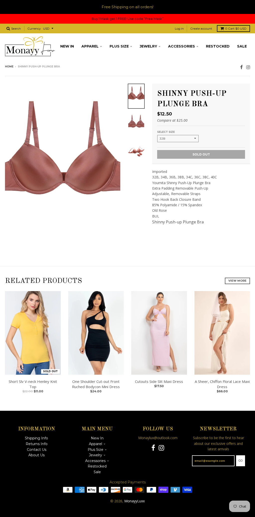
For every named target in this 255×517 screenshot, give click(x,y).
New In (97, 438)
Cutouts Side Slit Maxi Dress (159, 381)
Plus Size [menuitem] (119, 46)
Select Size (166, 132)
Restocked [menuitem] (218, 46)
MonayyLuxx (134, 501)
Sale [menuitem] (242, 46)
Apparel (95, 444)
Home (9, 66)
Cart (236, 28)
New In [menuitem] (67, 46)
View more (237, 280)
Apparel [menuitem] (90, 46)
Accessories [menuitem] (181, 46)
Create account (201, 28)
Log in (179, 28)
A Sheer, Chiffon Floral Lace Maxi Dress (222, 384)
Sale (97, 472)
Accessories (95, 461)
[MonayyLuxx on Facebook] (241, 67)
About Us (36, 455)
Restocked (97, 466)
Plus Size (95, 449)
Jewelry (95, 455)
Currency (34, 28)
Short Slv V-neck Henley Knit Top (33, 384)
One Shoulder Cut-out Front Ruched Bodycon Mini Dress (96, 384)
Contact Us (36, 449)
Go (241, 460)
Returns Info (37, 444)
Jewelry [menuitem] (148, 46)
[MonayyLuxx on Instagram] (248, 67)
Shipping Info (36, 438)
